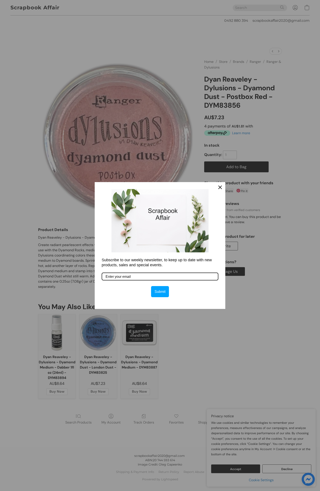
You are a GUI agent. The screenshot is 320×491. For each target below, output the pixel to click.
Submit (160, 291)
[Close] (220, 187)
